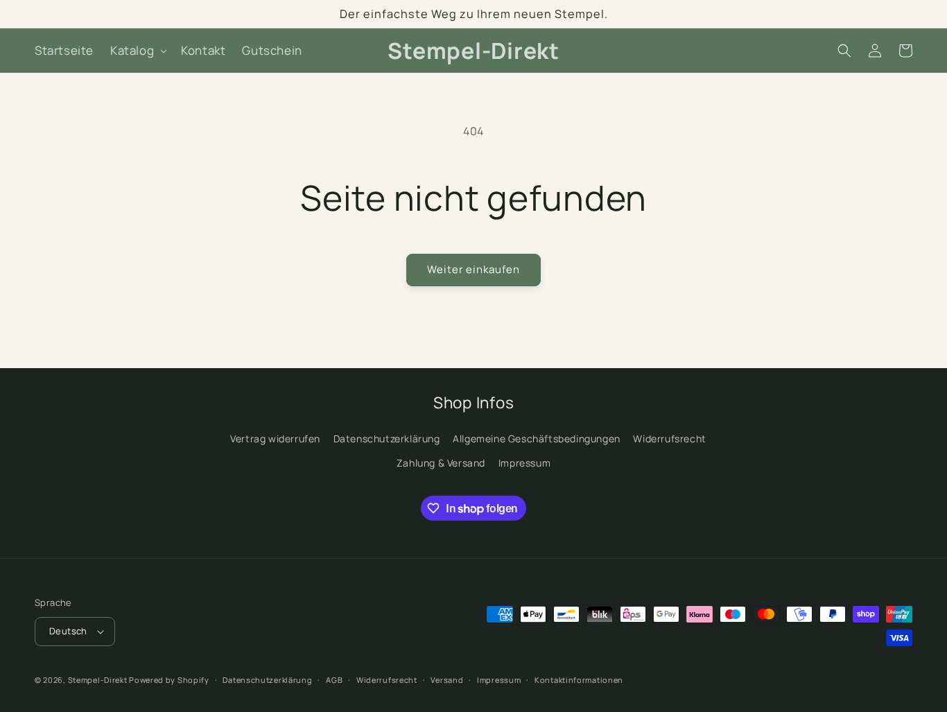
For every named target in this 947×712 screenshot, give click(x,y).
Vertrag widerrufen (275, 438)
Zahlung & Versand (441, 462)
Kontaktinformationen (579, 680)
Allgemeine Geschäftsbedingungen (536, 438)
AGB (334, 680)
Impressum (524, 462)
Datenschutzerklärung (386, 438)
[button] (137, 51)
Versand (447, 680)
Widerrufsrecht (669, 438)
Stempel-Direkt (98, 680)
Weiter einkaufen (473, 269)
